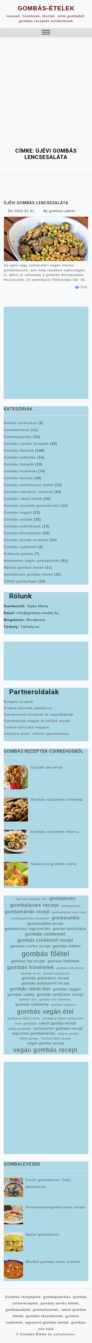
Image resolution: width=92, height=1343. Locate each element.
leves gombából (26, 1023)
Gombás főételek (19, 450)
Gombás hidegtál (19, 464)
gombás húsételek (30, 967)
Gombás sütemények (22, 526)
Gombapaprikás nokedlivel (30, 918)
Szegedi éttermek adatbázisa (28, 708)
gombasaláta (65, 917)
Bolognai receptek (18, 702)
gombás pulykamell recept (45, 983)
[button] (46, 33)
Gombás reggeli (18, 512)
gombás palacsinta (56, 973)
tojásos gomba (68, 1033)
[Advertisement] (46, 99)
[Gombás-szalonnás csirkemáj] (16, 809)
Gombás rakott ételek (23, 499)
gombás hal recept (28, 961)
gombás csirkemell (45, 934)
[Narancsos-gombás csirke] (16, 874)
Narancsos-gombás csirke (54, 864)
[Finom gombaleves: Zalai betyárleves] (13, 1187)
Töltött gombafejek (20, 581)
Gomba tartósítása (20, 423)
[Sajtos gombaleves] (13, 1242)
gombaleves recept (34, 905)
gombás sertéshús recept (60, 994)
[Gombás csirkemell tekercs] (16, 841)
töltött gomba (29, 1038)
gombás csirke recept (30, 946)
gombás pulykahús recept (45, 978)
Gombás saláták (18, 519)
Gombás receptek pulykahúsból (32, 505)
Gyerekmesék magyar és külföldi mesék (37, 721)
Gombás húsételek (20, 471)
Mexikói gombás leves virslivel (53, 1262)
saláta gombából (19, 1028)
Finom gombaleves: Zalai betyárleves (48, 1183)
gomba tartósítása (69, 929)
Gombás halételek (20, 457)
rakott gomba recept (57, 1023)
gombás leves (31, 973)
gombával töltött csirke (24, 1018)
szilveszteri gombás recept (58, 1028)
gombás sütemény (32, 1004)
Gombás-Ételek (46, 8)
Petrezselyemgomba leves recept (55, 1207)
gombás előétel (66, 946)
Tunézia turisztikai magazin (26, 727)
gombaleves (62, 898)
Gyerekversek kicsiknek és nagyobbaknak (38, 714)
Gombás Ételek (33, 1334)
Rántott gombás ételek (24, 567)
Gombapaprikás (18, 437)
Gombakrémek (16, 430)
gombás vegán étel (45, 1011)
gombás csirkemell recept (45, 940)
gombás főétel (45, 954)
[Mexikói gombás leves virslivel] (13, 1269)
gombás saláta (21, 994)
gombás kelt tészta (70, 968)
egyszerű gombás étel (31, 898)
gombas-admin (62, 211)
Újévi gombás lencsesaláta (36, 203)
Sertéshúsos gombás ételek (28, 574)
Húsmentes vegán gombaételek (32, 561)
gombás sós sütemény (55, 999)
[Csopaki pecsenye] (16, 777)
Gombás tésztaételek (22, 533)
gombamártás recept (27, 911)
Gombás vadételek (20, 547)
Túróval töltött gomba (56, 1038)
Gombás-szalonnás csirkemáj (57, 799)
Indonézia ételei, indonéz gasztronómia (36, 734)
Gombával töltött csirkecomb (62, 1018)
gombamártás (71, 905)
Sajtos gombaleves (42, 1234)
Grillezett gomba (18, 554)
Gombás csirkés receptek (26, 444)
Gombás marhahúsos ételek (28, 485)
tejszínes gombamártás (34, 1033)
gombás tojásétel (64, 1004)
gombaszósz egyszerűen (28, 929)
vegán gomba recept (45, 1043)
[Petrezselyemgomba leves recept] (13, 1215)
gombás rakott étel (30, 988)
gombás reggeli (67, 989)
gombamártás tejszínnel (69, 912)
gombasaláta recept (45, 923)
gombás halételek (64, 961)
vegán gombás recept (45, 1050)
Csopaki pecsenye (47, 767)
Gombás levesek (18, 478)
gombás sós (28, 999)
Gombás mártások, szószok (28, 492)
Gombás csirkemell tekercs (55, 832)
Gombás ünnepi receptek (26, 540)
